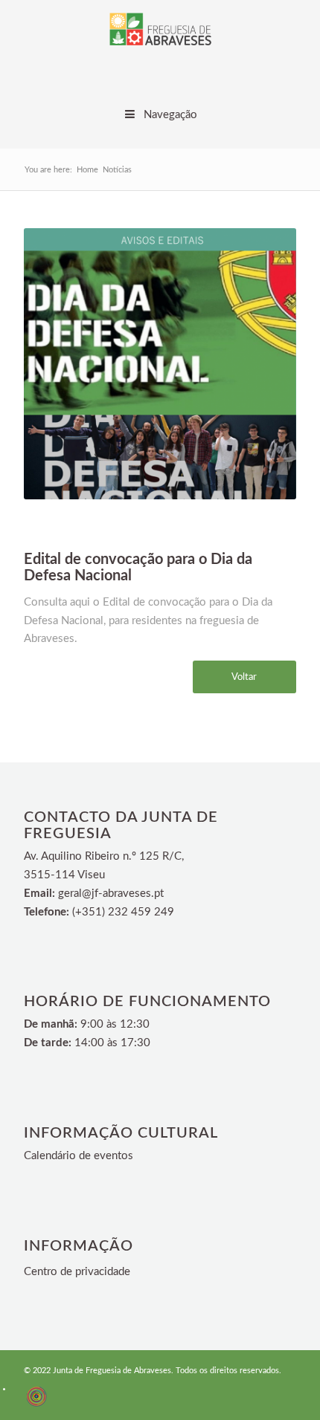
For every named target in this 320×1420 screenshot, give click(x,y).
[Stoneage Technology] (36, 1405)
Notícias (117, 170)
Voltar (244, 677)
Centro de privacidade (77, 1271)
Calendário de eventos (78, 1155)
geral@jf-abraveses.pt (111, 893)
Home (87, 170)
